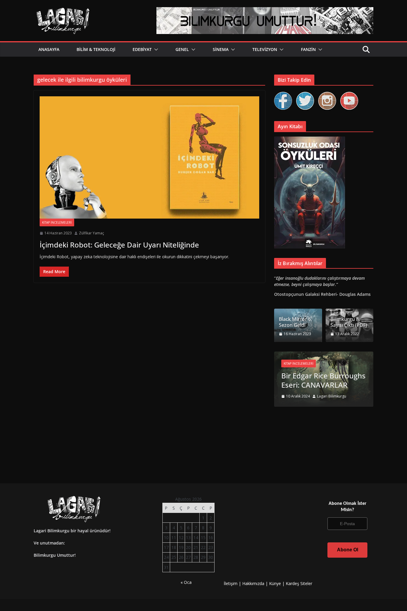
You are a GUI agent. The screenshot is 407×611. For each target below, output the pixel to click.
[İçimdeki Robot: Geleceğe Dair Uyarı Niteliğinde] (149, 157)
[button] (155, 49)
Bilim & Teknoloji (96, 49)
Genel (182, 49)
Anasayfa (48, 49)
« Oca (186, 582)
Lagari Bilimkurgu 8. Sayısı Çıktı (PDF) (348, 319)
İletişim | (232, 583)
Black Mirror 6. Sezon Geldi (295, 322)
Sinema (221, 49)
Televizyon (264, 49)
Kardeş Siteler (299, 583)
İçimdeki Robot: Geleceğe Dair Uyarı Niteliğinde (119, 245)
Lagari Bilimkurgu (331, 396)
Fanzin (308, 49)
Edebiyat (142, 49)
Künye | (277, 583)
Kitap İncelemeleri (57, 222)
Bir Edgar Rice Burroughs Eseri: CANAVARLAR (323, 380)
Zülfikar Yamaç (91, 233)
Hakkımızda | (255, 583)
